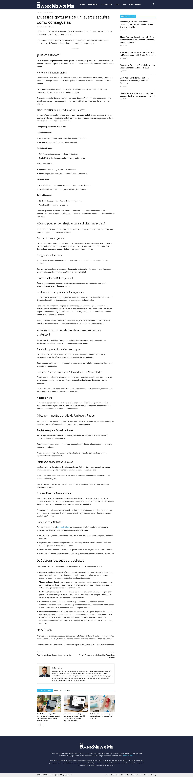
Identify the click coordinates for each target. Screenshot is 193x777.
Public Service (135, 4)
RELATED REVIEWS (45, 691)
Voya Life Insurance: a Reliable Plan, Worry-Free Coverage (97, 656)
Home (82, 4)
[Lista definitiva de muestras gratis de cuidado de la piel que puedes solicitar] (102, 703)
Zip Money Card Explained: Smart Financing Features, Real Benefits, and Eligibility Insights (136, 24)
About (107, 775)
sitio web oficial (63, 527)
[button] (153, 5)
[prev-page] (38, 725)
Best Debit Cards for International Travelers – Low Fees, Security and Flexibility (135, 80)
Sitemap (153, 775)
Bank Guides (93, 4)
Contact (146, 775)
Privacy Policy (125, 775)
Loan (117, 4)
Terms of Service (136, 775)
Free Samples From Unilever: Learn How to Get (54, 655)
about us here (128, 756)
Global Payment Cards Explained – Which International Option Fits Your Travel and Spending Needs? (137, 39)
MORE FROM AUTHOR (62, 691)
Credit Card (107, 4)
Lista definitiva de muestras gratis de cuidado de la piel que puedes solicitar (101, 716)
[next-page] (41, 725)
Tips (124, 4)
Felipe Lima (57, 668)
